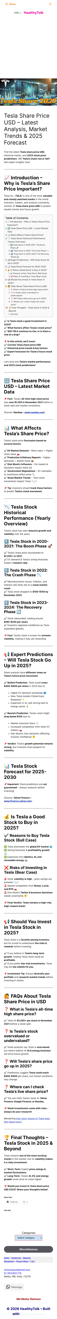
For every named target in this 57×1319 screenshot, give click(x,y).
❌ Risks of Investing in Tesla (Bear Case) (28, 276)
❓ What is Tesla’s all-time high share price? (29, 289)
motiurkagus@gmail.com (17, 1269)
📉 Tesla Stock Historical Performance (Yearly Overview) (26, 240)
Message (16, 1287)
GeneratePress (32, 1314)
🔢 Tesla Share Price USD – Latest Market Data (28, 230)
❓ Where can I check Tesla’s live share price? (28, 303)
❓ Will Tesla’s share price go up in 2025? (29, 298)
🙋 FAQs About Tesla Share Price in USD (27, 286)
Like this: (14, 314)
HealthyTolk (33, 13)
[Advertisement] (28, 47)
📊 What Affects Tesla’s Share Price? (26, 235)
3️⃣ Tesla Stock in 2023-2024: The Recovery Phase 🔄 (30, 255)
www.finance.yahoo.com (17, 801)
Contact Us (16, 1258)
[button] (50, 4)
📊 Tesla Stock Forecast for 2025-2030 (27, 266)
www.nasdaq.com (34, 412)
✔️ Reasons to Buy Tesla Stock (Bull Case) (28, 273)
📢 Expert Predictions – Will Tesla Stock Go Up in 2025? (28, 262)
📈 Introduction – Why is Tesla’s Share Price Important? (28, 223)
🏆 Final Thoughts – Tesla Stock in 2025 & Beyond (29, 309)
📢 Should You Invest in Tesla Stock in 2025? (26, 281)
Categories (28, 1232)
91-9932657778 (12, 1273)
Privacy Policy (22, 1261)
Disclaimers (9, 1261)
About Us (27, 1258)
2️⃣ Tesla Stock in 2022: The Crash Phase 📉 (30, 251)
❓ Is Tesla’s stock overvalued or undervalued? (25, 294)
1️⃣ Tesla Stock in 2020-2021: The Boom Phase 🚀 (27, 246)
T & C (32, 1261)
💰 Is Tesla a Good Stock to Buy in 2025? (27, 270)
